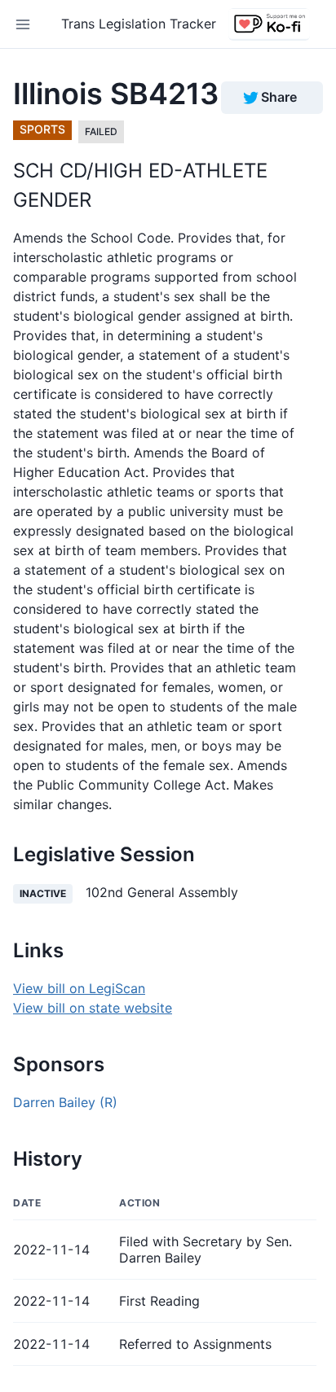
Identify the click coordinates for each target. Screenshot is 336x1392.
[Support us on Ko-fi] (269, 24)
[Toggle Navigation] (23, 24)
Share (279, 97)
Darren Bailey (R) (65, 1102)
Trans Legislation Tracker (138, 23)
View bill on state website (92, 1008)
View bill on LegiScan (79, 988)
